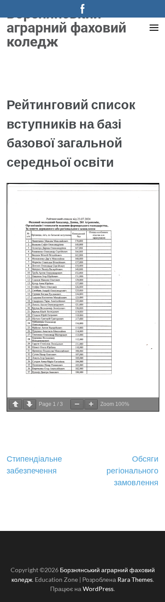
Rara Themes (135, 579)
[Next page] (29, 404)
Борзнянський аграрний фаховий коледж (66, 27)
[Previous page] (15, 404)
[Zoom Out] (77, 404)
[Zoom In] (91, 404)
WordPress (98, 588)
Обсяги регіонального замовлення (132, 470)
